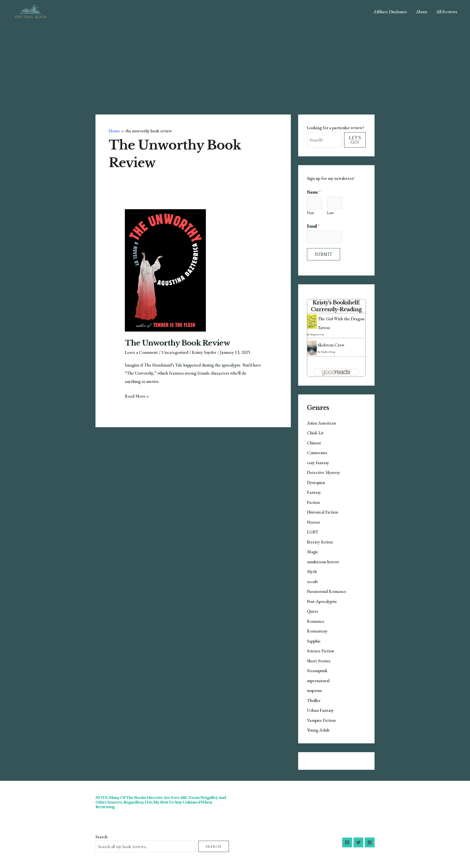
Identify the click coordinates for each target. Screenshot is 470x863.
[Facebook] (347, 842)
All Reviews (446, 11)
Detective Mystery (323, 472)
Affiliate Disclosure (390, 11)
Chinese (314, 443)
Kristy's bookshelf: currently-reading (336, 306)
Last (330, 212)
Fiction (313, 502)
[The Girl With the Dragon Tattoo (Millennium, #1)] (312, 321)
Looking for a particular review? (335, 127)
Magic (312, 551)
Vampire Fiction (321, 720)
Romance (315, 621)
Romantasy (317, 631)
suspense (314, 690)
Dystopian (316, 482)
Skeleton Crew (331, 345)
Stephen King (328, 351)
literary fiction (320, 542)
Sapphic (314, 641)
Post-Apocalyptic (322, 601)
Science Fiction (320, 651)
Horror (313, 522)
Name (314, 192)
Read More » (137, 396)
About (421, 11)
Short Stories (318, 661)
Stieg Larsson (317, 334)
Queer (312, 611)
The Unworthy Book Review (177, 342)
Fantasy (314, 492)
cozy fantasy (318, 462)
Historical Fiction (322, 512)
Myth (312, 571)
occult (312, 581)
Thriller (313, 700)
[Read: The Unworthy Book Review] (165, 270)
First (310, 212)
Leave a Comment (141, 352)
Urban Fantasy (320, 710)
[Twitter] (358, 842)
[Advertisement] (235, 60)
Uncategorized (175, 352)
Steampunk (317, 670)
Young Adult (318, 730)
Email (313, 226)
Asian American (321, 423)
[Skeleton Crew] (312, 348)
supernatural (318, 680)
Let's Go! (355, 140)
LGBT (312, 532)
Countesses (317, 452)
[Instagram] (370, 842)
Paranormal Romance (326, 591)
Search (101, 837)
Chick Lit (315, 433)
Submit (323, 254)
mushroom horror (323, 561)
